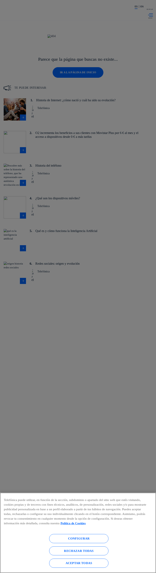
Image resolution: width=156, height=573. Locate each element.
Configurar (79, 538)
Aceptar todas (79, 563)
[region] (78, 533)
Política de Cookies (73, 523)
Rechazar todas (78, 550)
